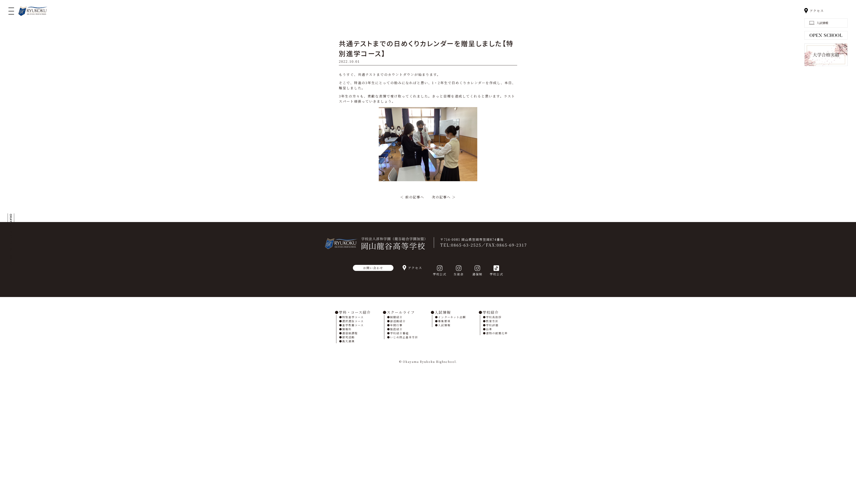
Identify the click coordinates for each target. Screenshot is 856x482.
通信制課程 (350, 333)
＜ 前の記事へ (412, 197)
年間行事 (396, 325)
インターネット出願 (452, 317)
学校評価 (492, 325)
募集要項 (444, 321)
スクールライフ (401, 312)
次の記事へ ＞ (444, 197)
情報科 (347, 329)
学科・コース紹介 (355, 312)
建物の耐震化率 (497, 333)
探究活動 (348, 337)
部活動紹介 (398, 321)
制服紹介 (396, 317)
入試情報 (443, 312)
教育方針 (492, 321)
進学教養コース (353, 325)
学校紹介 (491, 312)
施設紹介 (396, 329)
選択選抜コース (353, 321)
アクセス (817, 10)
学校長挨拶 (494, 317)
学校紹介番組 (399, 333)
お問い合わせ (373, 268)
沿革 (489, 329)
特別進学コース (353, 317)
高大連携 (348, 341)
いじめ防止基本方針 (404, 337)
